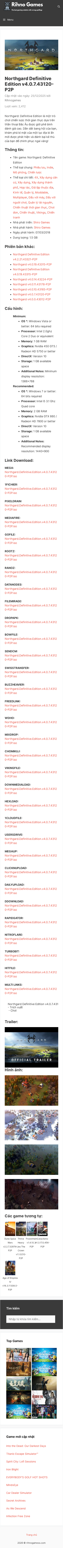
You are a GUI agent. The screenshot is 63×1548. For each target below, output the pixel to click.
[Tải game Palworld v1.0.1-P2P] (44, 1369)
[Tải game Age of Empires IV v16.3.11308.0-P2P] (10, 1268)
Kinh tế (17, 192)
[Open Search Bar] (59, 6)
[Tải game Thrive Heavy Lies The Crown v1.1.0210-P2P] (21, 1229)
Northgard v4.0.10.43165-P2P (32, 289)
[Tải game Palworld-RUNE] (44, 1355)
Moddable (41, 192)
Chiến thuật (27, 212)
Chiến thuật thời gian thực (30, 207)
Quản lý (28, 192)
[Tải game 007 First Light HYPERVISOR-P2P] (44, 1383)
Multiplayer (20, 197)
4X (36, 177)
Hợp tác (25, 187)
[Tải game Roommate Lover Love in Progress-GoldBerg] (18, 1355)
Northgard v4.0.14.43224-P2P (32, 279)
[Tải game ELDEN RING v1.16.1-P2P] (18, 1397)
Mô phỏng (19, 172)
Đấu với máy (36, 197)
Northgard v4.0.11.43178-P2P (32, 284)
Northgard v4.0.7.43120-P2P (31, 294)
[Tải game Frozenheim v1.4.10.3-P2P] (32, 1229)
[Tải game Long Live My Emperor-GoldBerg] (18, 1383)
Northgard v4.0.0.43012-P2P (32, 299)
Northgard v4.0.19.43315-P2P (32, 264)
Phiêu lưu (39, 167)
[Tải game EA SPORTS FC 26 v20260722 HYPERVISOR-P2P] (44, 1411)
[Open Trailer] (31, 1047)
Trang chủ (31, 1534)
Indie (50, 167)
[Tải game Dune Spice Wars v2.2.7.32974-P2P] (10, 1229)
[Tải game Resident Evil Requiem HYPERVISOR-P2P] (44, 1397)
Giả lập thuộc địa (42, 187)
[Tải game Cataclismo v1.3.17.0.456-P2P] (42, 1229)
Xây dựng (24, 182)
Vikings (41, 212)
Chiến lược (35, 172)
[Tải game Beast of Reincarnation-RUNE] (18, 1369)
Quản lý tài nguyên (40, 202)
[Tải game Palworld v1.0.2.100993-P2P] (18, 1411)
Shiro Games (41, 222)
